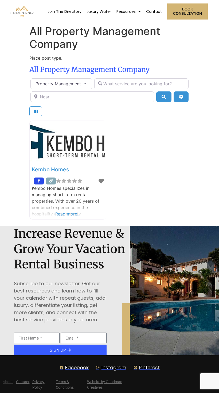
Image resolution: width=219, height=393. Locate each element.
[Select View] (35, 111)
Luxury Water (99, 11)
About (8, 382)
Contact (154, 11)
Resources (126, 11)
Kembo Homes (50, 169)
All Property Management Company (89, 69)
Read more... (67, 214)
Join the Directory (64, 11)
